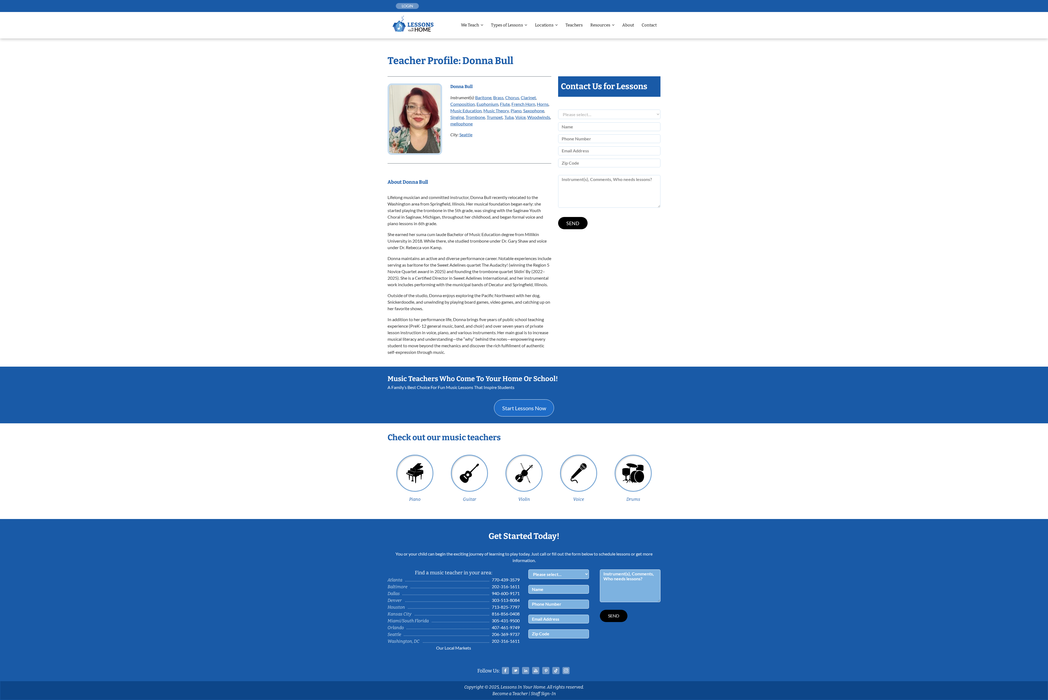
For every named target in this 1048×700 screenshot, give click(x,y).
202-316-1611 (506, 586)
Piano (516, 110)
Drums (633, 499)
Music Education (466, 110)
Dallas (394, 593)
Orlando (396, 627)
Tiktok (555, 670)
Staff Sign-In (543, 693)
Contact (649, 25)
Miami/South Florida (408, 620)
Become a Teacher (510, 693)
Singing (457, 117)
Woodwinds (538, 117)
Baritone (483, 97)
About (628, 25)
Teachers (574, 25)
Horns (543, 104)
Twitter (515, 670)
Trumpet (495, 117)
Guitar (469, 499)
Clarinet (528, 97)
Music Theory (496, 110)
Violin (524, 499)
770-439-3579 (506, 579)
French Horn (523, 104)
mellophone (461, 123)
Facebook (505, 670)
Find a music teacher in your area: (453, 573)
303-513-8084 (506, 600)
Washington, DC (403, 641)
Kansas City (399, 614)
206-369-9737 (506, 634)
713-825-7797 (506, 607)
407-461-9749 (506, 627)
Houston (396, 607)
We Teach (470, 25)
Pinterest (545, 670)
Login (407, 6)
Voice (520, 117)
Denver (395, 600)
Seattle (465, 134)
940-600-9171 (506, 593)
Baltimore (397, 586)
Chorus (512, 97)
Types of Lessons (507, 25)
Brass (498, 97)
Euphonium (487, 104)
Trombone (475, 117)
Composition (462, 104)
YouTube (535, 670)
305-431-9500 (506, 620)
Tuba (509, 117)
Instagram (566, 670)
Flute (505, 104)
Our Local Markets (453, 647)
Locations (544, 25)
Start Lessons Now (524, 408)
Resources (600, 25)
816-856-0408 (506, 613)
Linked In (525, 670)
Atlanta (395, 580)
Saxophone (533, 110)
